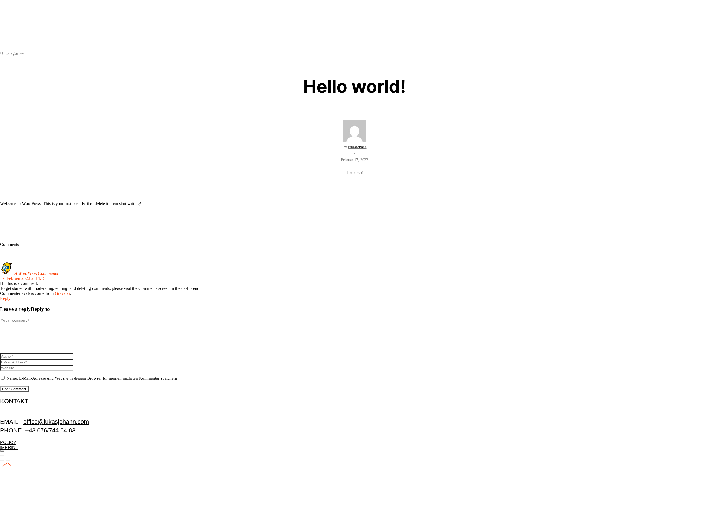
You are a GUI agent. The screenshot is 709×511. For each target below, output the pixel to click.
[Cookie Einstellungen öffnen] (41, 508)
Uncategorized (12, 53)
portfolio (24, 6)
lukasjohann (357, 147)
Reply (5, 298)
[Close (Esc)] (2, 451)
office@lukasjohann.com (56, 421)
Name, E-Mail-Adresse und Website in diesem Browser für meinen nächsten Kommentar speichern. (92, 378)
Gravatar (62, 293)
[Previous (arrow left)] (2, 460)
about (691, 35)
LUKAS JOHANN (42, 23)
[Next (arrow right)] (8, 460)
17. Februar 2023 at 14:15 (22, 278)
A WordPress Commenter (36, 273)
